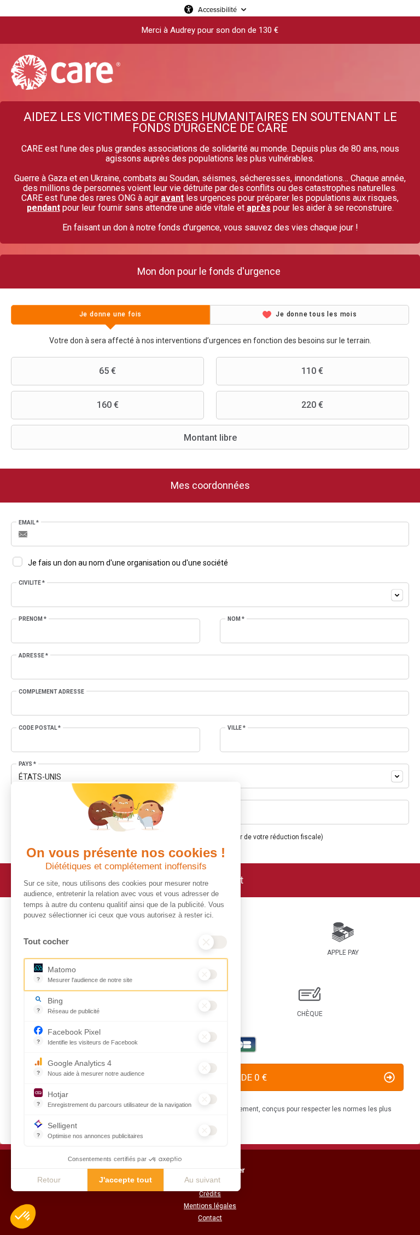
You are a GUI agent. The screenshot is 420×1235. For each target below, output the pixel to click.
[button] (23, 1216)
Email (29, 523)
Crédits (210, 1194)
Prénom (32, 619)
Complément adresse (51, 692)
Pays (27, 764)
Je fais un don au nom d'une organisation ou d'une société (128, 562)
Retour (49, 1179)
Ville (237, 728)
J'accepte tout (125, 1179)
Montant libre (210, 437)
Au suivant (202, 1179)
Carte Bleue (242, 1044)
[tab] (110, 315)
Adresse (33, 656)
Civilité (32, 583)
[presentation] (110, 314)
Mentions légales (210, 1206)
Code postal (40, 728)
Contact (210, 1218)
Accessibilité (217, 9)
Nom (236, 619)
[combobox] (210, 594)
